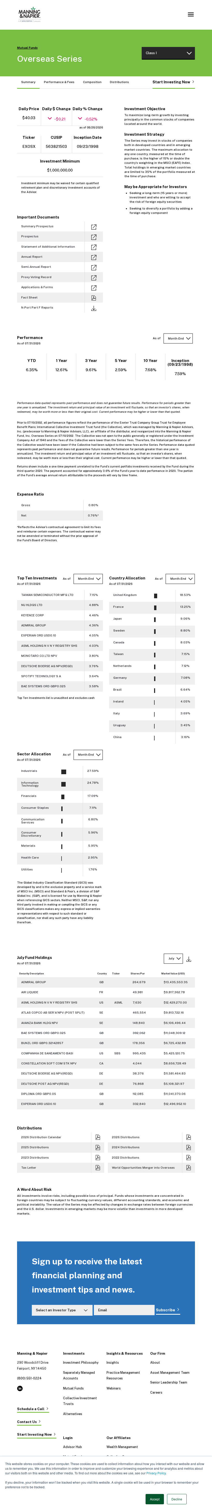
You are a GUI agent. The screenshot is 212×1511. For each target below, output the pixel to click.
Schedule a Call (30, 1409)
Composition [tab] (92, 82)
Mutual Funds (27, 47)
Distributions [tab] (119, 82)
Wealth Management (122, 1447)
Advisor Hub (72, 1447)
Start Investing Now (171, 82)
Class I (151, 53)
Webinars (114, 1388)
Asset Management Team (170, 1373)
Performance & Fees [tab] (59, 82)
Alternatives (72, 1414)
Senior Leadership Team (168, 1382)
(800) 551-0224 (29, 1378)
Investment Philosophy (81, 1362)
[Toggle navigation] (191, 14)
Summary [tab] (28, 82)
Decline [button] (176, 1499)
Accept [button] (155, 1499)
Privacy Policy (156, 1473)
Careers (156, 1392)
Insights (113, 1362)
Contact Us (27, 1422)
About (155, 1362)
